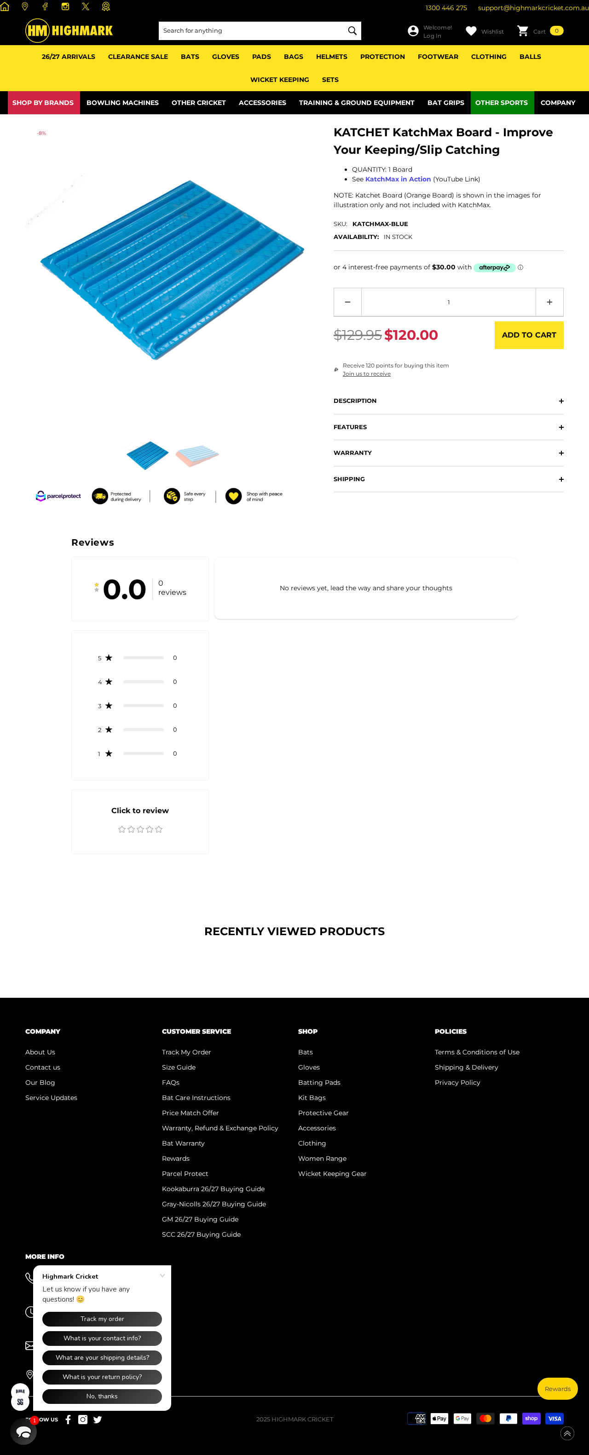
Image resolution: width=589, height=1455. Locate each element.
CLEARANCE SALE (138, 56)
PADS (261, 56)
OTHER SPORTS (501, 103)
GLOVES (225, 56)
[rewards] (107, 6)
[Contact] (26, 6)
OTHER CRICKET (199, 103)
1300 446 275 (446, 8)
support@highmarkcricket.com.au (533, 8)
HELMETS (331, 56)
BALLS (530, 56)
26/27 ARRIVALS (68, 56)
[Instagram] (66, 6)
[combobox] (251, 31)
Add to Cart (529, 335)
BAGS (293, 56)
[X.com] (86, 6)
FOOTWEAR (438, 56)
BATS (190, 56)
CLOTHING (489, 56)
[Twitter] (97, 1419)
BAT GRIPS (445, 103)
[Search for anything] (260, 31)
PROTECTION (382, 56)
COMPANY (558, 103)
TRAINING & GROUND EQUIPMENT (357, 103)
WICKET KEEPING (279, 80)
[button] (540, 30)
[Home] (6, 6)
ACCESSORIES (262, 103)
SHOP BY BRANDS (43, 103)
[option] (172, 271)
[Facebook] (46, 6)
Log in (432, 35)
